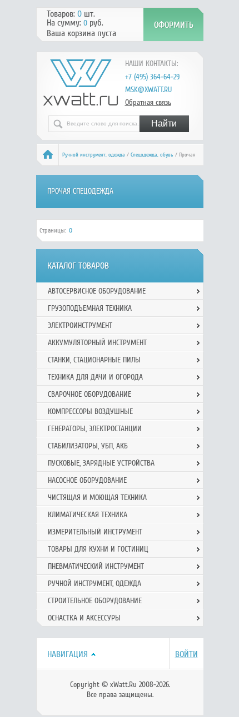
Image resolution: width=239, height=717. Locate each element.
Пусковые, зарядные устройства (101, 463)
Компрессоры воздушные (90, 411)
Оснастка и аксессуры (84, 618)
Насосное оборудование (87, 480)
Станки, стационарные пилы (94, 360)
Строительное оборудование (95, 600)
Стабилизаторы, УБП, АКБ (88, 446)
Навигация (67, 654)
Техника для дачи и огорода (95, 377)
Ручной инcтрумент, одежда (93, 155)
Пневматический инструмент (96, 566)
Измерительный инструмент (95, 532)
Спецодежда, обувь (152, 155)
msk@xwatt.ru (148, 89)
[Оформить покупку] (173, 24)
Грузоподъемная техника (90, 308)
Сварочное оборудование (89, 394)
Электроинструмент (80, 325)
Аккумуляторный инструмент (97, 342)
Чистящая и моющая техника (97, 497)
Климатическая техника (87, 514)
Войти (186, 654)
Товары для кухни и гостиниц (98, 549)
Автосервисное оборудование (97, 291)
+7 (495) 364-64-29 (152, 77)
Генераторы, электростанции (95, 428)
